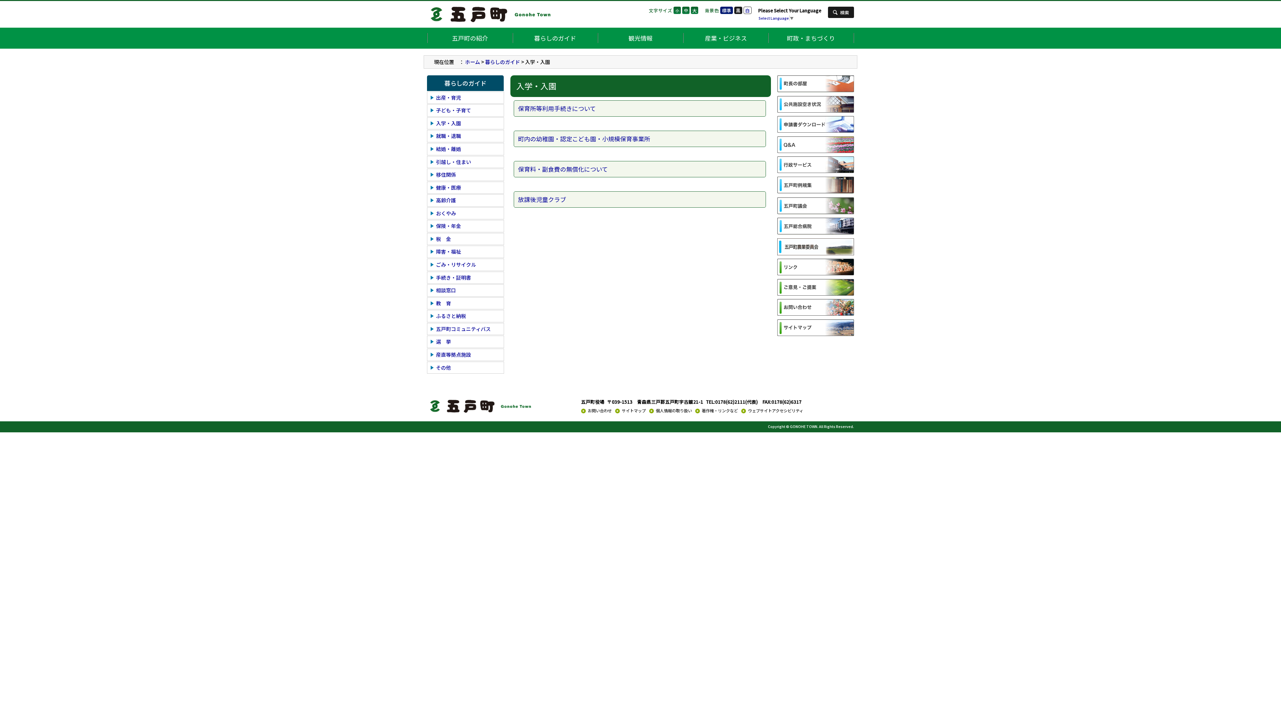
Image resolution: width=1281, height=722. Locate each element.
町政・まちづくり (811, 38)
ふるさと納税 (451, 315)
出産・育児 (448, 97)
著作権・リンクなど (720, 411)
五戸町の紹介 (470, 38)
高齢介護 (446, 200)
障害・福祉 (448, 251)
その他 (443, 367)
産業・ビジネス (726, 38)
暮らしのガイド (555, 38)
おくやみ (446, 213)
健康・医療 (448, 187)
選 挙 (443, 341)
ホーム (472, 61)
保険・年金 (448, 225)
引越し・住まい (453, 161)
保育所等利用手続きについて (557, 108)
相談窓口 (446, 290)
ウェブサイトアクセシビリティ (775, 411)
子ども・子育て (453, 110)
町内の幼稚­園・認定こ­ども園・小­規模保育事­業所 (584, 138)
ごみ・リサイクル (456, 264)
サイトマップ (634, 411)
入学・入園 (448, 123)
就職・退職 (448, 135)
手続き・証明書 (453, 277)
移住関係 (446, 174)
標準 (726, 10)
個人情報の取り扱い (674, 411)
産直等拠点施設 (453, 354)
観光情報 (640, 38)
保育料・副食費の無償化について (563, 169)
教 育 (443, 303)
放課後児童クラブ (542, 199)
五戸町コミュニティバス (463, 328)
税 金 (443, 238)
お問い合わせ (600, 411)
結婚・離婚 (448, 148)
